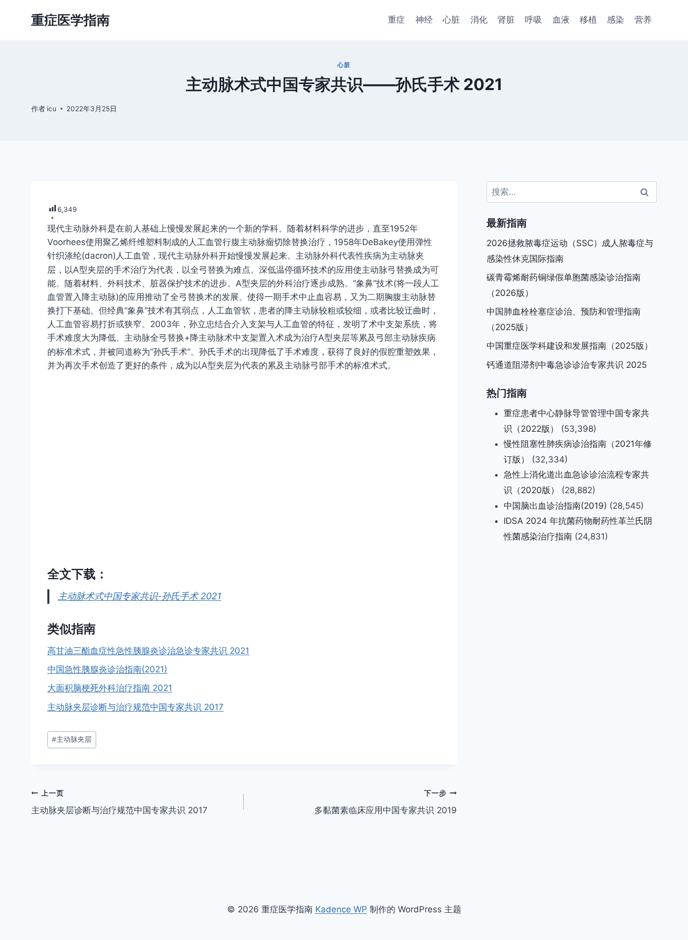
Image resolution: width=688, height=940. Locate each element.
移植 (588, 20)
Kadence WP (341, 909)
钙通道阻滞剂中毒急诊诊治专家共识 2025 (567, 365)
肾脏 (506, 20)
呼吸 (533, 20)
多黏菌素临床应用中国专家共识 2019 (385, 802)
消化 (479, 20)
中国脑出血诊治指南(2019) (555, 505)
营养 (643, 20)
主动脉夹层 (72, 739)
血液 (561, 20)
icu (51, 109)
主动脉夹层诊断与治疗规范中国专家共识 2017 (135, 707)
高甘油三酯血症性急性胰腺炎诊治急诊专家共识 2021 (148, 651)
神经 (424, 20)
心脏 (451, 20)
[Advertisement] (244, 458)
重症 (396, 20)
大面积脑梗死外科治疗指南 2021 (109, 688)
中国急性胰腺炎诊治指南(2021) (107, 669)
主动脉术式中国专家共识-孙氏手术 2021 (139, 596)
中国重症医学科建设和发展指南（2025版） (570, 346)
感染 (615, 20)
